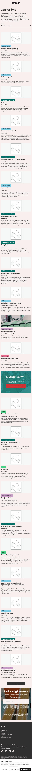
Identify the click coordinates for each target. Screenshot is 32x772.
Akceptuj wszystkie (25, 769)
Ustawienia (4, 769)
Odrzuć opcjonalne (14, 769)
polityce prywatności (13, 766)
